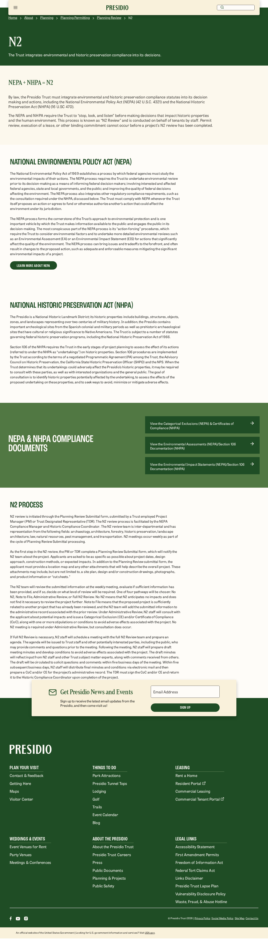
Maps (14, 791)
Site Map (240, 918)
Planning (46, 17)
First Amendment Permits (197, 854)
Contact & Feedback (26, 775)
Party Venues (21, 854)
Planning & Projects (109, 877)
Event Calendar (105, 814)
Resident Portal (188, 783)
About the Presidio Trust (113, 846)
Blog (96, 822)
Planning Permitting (75, 17)
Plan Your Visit (24, 768)
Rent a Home (186, 775)
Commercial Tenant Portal (197, 798)
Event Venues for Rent (28, 846)
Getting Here (20, 783)
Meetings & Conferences (30, 862)
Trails (97, 806)
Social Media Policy (222, 918)
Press (97, 862)
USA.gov (150, 932)
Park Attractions (107, 775)
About (28, 17)
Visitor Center (21, 798)
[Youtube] (18, 919)
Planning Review (109, 17)
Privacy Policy (202, 918)
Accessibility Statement (195, 846)
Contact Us (252, 918)
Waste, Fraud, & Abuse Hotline (201, 901)
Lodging (99, 791)
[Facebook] (11, 919)
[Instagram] (26, 919)
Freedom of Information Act (199, 862)
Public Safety (103, 885)
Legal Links (185, 839)
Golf (96, 798)
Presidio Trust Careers (112, 854)
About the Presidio (110, 839)
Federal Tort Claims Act (195, 870)
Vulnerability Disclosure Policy (200, 893)
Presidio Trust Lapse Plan (196, 885)
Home (12, 17)
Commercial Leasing (192, 791)
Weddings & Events (27, 839)
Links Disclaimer (189, 877)
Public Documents (108, 870)
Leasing (182, 768)
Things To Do (104, 768)
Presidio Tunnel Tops (110, 783)
